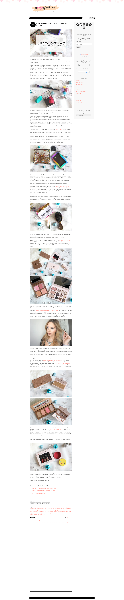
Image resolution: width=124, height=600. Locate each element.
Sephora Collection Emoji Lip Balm (64, 437)
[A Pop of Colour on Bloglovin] (84, 72)
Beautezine (78, 80)
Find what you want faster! (81, 113)
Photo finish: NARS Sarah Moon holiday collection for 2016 (43, 491)
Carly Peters (78, 86)
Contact (68, 17)
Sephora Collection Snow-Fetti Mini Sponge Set (43, 511)
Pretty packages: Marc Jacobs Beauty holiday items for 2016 (44, 488)
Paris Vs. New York (79, 96)
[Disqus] (51, 541)
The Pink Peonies (79, 102)
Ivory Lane (78, 95)
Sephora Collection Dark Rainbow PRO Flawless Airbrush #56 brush (54, 138)
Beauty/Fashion (44, 27)
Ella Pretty (78, 89)
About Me (33, 17)
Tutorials (44, 17)
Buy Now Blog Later (79, 84)
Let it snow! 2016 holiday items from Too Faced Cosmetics (43, 490)
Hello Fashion (78, 93)
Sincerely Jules (78, 100)
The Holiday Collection (51, 27)
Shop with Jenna (79, 98)
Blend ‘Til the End (59, 129)
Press (38, 17)
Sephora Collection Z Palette (51, 195)
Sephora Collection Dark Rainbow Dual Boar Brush (57, 508)
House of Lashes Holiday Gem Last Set (47, 507)
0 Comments (69, 517)
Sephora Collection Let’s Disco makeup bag (49, 510)
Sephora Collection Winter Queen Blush (62, 363)
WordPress (50, 597)
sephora (57, 507)
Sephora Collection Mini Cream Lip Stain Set (54, 429)
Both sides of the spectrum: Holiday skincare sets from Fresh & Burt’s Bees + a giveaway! (53, 522)
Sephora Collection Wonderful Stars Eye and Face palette (47, 310)
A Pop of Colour (38, 597)
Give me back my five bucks (81, 91)
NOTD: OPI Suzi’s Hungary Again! (38, 493)
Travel (58, 17)
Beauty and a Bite (79, 82)
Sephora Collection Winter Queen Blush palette (39, 513)
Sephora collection (62, 507)
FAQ (62, 18)
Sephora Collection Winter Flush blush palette (52, 360)
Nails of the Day (51, 17)
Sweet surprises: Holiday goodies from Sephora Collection (52, 24)
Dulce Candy (78, 87)
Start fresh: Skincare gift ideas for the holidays (40, 520)
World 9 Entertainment (80, 104)
